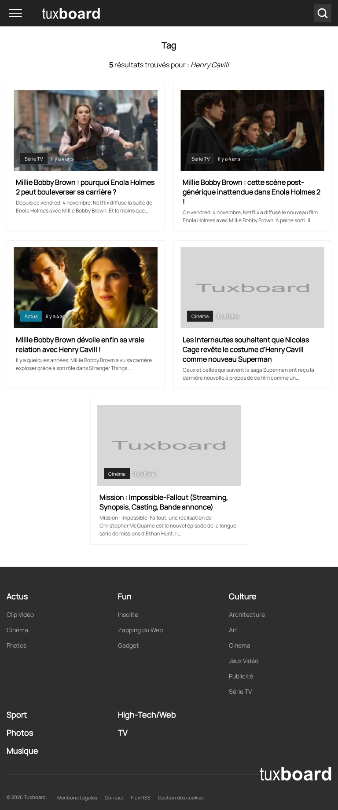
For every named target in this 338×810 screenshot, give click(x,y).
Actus (31, 316)
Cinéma (200, 316)
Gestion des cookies (181, 797)
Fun (125, 596)
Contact (114, 797)
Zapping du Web (140, 630)
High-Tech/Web (147, 714)
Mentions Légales (77, 797)
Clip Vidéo (20, 614)
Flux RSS (141, 797)
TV (123, 732)
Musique (22, 750)
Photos (16, 645)
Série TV (34, 158)
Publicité (241, 676)
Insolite (128, 614)
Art (233, 630)
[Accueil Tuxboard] (57, 13)
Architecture (247, 614)
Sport (17, 714)
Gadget (128, 645)
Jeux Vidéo (243, 660)
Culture (243, 596)
